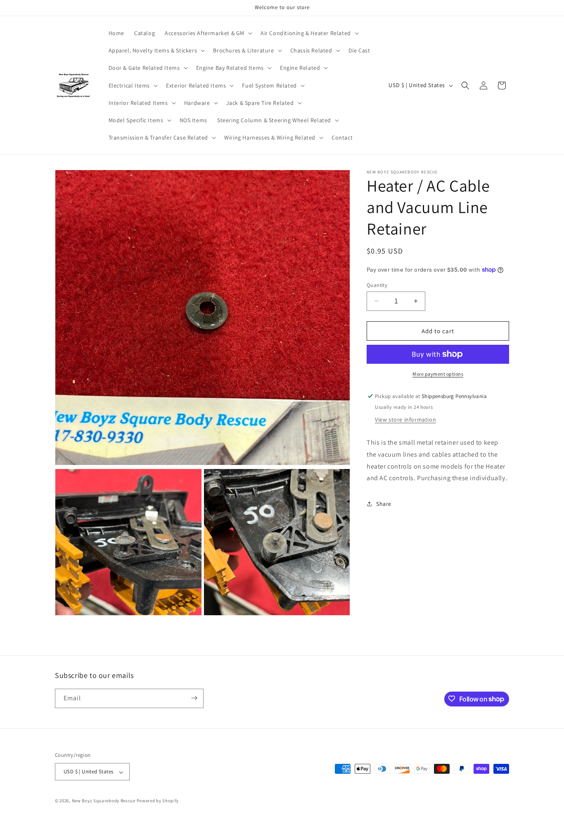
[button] (208, 33)
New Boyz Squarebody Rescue (103, 801)
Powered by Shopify (158, 801)
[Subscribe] (194, 698)
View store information (405, 419)
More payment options (437, 374)
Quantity (377, 284)
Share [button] (383, 503)
